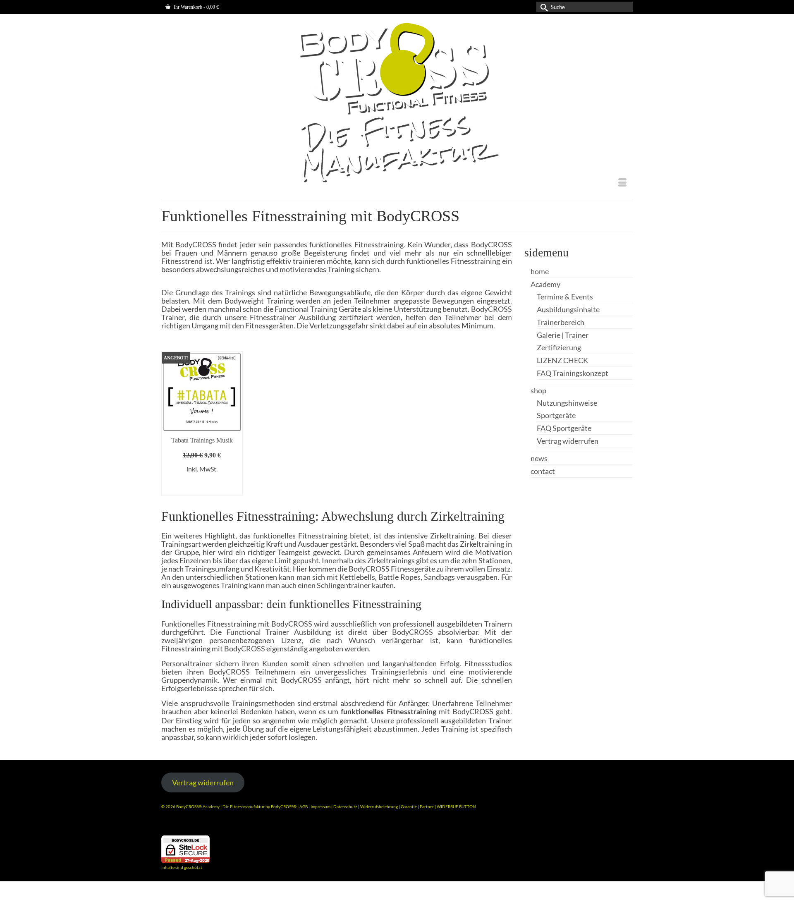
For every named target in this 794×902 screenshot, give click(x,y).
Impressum (320, 806)
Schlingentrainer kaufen (355, 585)
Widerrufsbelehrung (379, 806)
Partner (427, 806)
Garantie (409, 806)
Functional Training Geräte (318, 308)
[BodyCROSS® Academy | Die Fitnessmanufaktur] (397, 103)
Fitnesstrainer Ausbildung (293, 317)
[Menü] (622, 183)
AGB (303, 806)
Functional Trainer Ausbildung (279, 631)
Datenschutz (345, 806)
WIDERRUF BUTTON (456, 806)
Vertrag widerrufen (203, 782)
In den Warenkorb (201, 485)
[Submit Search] (542, 7)
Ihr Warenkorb (195, 7)
